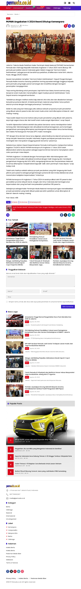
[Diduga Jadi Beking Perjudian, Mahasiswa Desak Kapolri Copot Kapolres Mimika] (17, 252)
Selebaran (9, 560)
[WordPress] (18, 571)
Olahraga (9, 510)
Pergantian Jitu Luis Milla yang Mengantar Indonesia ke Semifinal (38, 449)
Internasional (10, 516)
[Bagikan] (73, 26)
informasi (24, 202)
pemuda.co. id (15, 25)
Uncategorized (11, 519)
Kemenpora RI (35, 202)
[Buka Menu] (69, 3)
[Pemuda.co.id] (19, 3)
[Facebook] (61, 215)
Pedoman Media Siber (13, 554)
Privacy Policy (10, 557)
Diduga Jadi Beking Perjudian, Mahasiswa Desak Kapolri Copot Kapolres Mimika (16, 263)
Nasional (9, 513)
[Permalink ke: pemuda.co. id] (8, 26)
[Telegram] (69, 215)
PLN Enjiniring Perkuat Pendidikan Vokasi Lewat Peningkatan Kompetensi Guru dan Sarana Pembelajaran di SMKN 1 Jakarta (39, 239)
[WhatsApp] (73, 215)
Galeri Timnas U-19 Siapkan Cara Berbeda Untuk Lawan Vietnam (38, 464)
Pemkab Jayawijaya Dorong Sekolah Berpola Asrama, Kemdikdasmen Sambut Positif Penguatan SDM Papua (63, 263)
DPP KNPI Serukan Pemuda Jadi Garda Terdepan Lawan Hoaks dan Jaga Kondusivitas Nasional (64, 240)
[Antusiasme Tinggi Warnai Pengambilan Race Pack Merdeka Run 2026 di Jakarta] (17, 229)
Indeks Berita (10, 547)
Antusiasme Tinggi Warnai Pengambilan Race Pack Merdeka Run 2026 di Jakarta (16, 240)
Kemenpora (12, 527)
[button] (65, 3)
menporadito (12, 530)
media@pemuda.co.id (17, 498)
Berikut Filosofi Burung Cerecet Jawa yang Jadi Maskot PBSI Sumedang (40, 471)
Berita (8, 18)
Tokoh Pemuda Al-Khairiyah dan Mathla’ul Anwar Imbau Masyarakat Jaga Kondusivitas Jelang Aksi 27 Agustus (40, 263)
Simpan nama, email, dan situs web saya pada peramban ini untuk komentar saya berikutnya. (41, 302)
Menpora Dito (12, 533)
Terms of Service (12, 563)
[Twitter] (65, 215)
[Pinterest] (15, 571)
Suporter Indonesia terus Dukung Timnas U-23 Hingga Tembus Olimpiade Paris (43, 456)
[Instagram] (22, 571)
